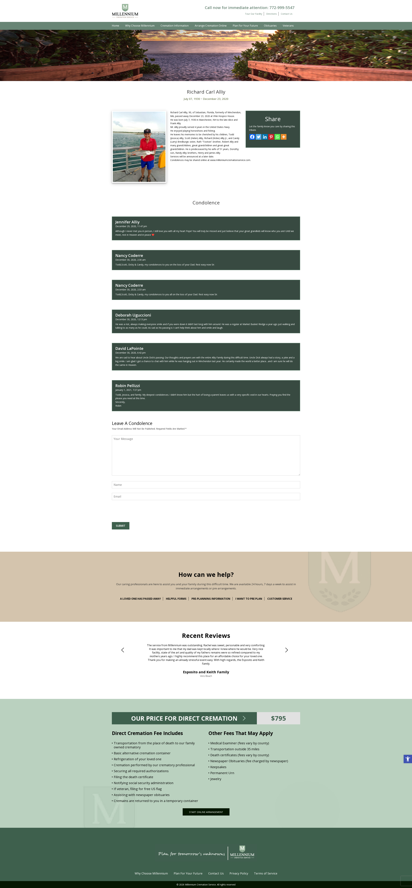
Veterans (288, 25)
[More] (283, 137)
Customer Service (279, 598)
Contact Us (286, 13)
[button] (408, 759)
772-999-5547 (282, 7)
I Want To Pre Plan (248, 598)
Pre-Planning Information (211, 598)
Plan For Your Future (245, 25)
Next (288, 650)
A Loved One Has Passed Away (140, 598)
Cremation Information (175, 25)
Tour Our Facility (253, 13)
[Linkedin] (265, 137)
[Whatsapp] (277, 137)
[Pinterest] (271, 137)
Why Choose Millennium (139, 25)
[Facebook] (252, 137)
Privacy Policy (238, 873)
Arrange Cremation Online (211, 25)
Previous (124, 650)
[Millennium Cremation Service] (125, 10)
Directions (271, 13)
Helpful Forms (176, 598)
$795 (278, 718)
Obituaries (270, 25)
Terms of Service (265, 873)
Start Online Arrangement (206, 812)
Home (115, 25)
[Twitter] (258, 137)
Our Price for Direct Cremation (184, 718)
